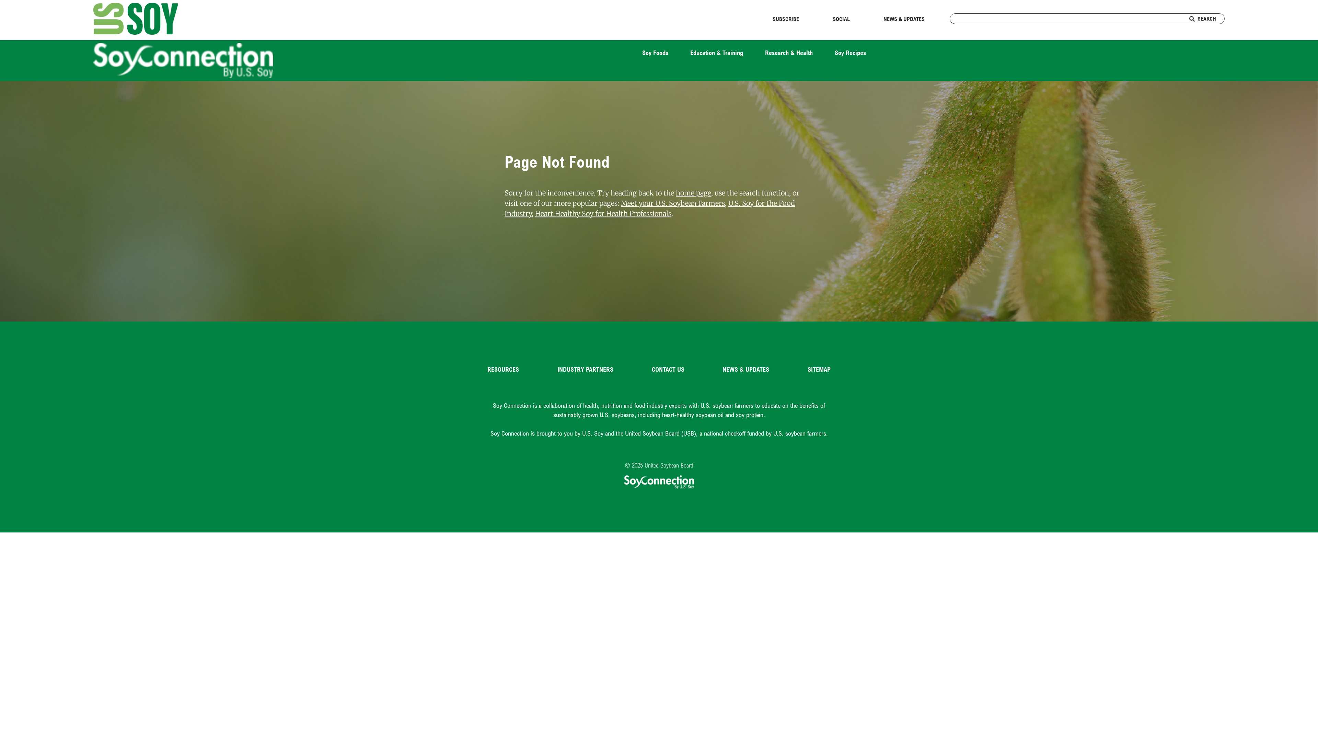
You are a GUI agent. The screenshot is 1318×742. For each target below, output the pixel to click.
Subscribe (786, 18)
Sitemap (819, 369)
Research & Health (789, 52)
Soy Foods (655, 52)
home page (693, 193)
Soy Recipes (850, 52)
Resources (503, 369)
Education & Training (716, 52)
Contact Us (668, 369)
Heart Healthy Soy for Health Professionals (603, 214)
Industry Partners (585, 369)
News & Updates (904, 18)
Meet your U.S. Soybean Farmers (673, 203)
